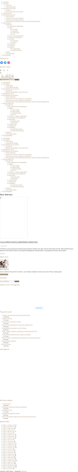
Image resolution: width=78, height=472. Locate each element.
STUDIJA (8, 10)
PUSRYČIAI (12, 44)
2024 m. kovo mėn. (8, 433)
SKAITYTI (2, 253)
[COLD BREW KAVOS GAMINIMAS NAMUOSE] (13, 238)
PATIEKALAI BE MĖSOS (15, 37)
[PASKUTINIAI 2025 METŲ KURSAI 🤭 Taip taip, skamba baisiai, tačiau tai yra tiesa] (7, 301)
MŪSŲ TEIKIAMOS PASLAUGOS (14, 11)
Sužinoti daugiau (4, 274)
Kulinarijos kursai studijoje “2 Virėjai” (12, 321)
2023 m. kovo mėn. (8, 439)
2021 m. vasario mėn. (8, 451)
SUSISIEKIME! (7, 55)
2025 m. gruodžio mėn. (8, 426)
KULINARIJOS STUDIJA (9, 8)
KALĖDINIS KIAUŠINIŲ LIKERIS (11, 413)
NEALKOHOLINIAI (17, 50)
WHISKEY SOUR (7, 410)
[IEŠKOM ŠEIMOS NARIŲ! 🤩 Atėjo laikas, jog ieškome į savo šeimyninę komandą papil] (71, 291)
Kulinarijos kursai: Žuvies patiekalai (14, 18)
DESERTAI (12, 45)
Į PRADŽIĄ (6, 2)
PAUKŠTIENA (15, 32)
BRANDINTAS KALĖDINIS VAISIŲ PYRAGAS (14, 328)
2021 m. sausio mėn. (8, 452)
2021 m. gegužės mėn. (8, 446)
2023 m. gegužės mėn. (8, 438)
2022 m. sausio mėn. (8, 441)
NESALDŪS (15, 40)
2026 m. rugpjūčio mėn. (9, 425)
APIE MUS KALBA (11, 7)
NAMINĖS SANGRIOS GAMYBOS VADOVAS (15, 407)
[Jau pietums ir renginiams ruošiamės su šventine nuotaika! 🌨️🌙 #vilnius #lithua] (44, 291)
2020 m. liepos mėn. (8, 462)
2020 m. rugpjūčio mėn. (9, 460)
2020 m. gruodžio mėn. (8, 454)
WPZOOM (24, 471)
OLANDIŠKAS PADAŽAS (9, 341)
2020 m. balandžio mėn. (9, 467)
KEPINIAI (11, 39)
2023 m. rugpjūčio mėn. (9, 436)
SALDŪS (14, 42)
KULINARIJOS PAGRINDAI (16, 26)
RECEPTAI (9, 24)
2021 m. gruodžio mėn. (8, 442)
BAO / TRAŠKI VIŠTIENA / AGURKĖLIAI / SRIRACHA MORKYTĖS (20, 331)
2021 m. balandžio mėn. (9, 447)
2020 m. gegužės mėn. (8, 465)
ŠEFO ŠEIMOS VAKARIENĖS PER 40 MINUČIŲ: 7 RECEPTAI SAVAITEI (21, 338)
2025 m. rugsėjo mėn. (8, 428)
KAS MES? (6, 3)
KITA (13, 34)
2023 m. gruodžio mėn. (8, 434)
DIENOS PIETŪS (7, 13)
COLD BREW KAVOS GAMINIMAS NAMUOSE (19, 242)
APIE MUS (9, 5)
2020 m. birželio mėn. (8, 463)
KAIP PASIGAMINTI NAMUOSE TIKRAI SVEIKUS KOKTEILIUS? (19, 416)
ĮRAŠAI (8, 52)
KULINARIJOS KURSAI (9, 15)
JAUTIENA (15, 29)
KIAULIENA (15, 31)
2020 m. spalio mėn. (8, 457)
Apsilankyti (39, 308)
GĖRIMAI (11, 47)
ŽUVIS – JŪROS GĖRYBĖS (16, 36)
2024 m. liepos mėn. (8, 430)
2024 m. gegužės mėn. (8, 431)
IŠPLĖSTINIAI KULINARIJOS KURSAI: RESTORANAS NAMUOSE (23, 21)
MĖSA (10, 28)
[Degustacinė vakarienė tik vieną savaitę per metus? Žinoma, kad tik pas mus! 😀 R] (62, 291)
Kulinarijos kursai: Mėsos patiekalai (15, 19)
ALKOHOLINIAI (16, 48)
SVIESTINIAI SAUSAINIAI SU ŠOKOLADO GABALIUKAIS (18, 325)
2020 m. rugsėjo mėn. (8, 459)
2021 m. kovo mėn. (8, 449)
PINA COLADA (7, 344)
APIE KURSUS (10, 16)
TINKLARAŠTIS (7, 23)
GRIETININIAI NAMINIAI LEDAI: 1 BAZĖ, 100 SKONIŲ (17, 334)
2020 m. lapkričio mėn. (8, 455)
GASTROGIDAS (10, 53)
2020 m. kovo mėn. (8, 468)
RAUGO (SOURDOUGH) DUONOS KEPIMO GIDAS (16, 315)
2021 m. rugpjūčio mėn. (9, 444)
